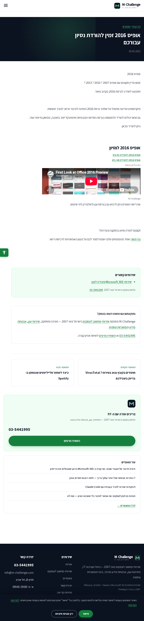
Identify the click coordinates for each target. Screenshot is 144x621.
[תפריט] (5, 6)
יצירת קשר (66, 585)
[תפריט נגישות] (4, 252)
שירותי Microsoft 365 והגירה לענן (111, 282)
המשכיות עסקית (118, 327)
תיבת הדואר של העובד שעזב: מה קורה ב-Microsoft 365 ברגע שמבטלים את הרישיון (92, 468)
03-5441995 (96, 289)
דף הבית (136, 26)
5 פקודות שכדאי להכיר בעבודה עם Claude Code (110, 486)
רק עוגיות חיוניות (64, 613)
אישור (86, 613)
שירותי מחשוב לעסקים (96, 321)
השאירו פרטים (107, 336)
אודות (69, 564)
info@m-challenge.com (19, 573)
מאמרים (126, 26)
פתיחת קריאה (64, 592)
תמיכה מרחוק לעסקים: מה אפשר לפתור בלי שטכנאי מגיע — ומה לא (101, 496)
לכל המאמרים (126, 505)
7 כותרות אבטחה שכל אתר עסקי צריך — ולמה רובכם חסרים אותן (102, 478)
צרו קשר (135, 239)
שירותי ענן (34, 321)
